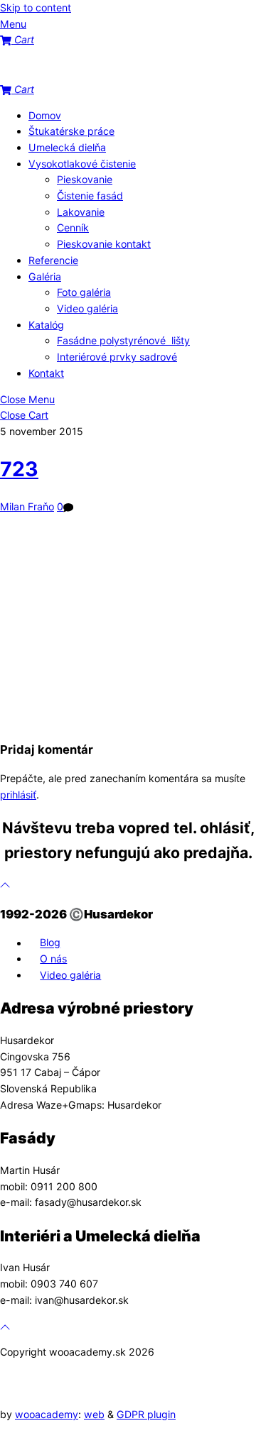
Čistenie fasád (90, 196)
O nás (53, 958)
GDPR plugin (146, 1414)
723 (19, 469)
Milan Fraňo (27, 506)
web (94, 1414)
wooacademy (46, 1414)
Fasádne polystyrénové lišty (123, 340)
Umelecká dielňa (67, 147)
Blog (50, 943)
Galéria (44, 276)
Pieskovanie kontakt (104, 244)
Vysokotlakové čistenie (82, 164)
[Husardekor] (71, 73)
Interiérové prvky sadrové (117, 357)
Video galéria (87, 308)
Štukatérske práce (71, 131)
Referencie (53, 260)
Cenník (73, 227)
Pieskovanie (84, 179)
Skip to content (35, 7)
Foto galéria (84, 292)
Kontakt (46, 373)
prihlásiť (18, 795)
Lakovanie (81, 212)
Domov (44, 115)
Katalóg (46, 325)
